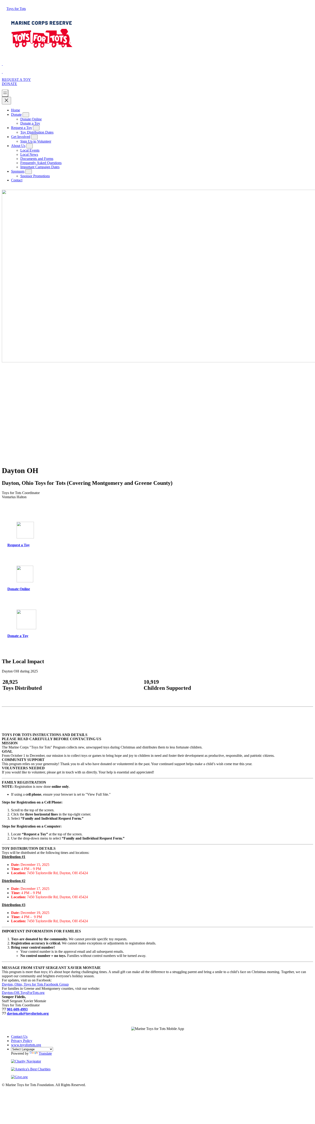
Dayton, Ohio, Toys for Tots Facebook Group (35, 984)
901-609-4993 (17, 1009)
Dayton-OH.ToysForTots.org (23, 993)
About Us (18, 146)
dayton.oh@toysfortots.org (28, 1013)
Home (15, 110)
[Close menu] (6, 100)
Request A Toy (16, 80)
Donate (9, 84)
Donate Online (18, 589)
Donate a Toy (17, 636)
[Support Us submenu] (26, 114)
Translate (45, 1053)
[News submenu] (29, 146)
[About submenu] (34, 136)
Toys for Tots (16, 9)
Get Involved (20, 137)
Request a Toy (21, 128)
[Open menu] (5, 93)
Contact (16, 180)
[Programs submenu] (36, 127)
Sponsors (17, 171)
